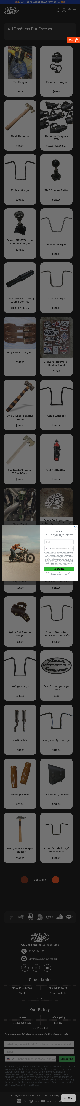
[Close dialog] (75, 527)
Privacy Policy (54, 564)
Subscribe (59, 568)
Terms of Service (63, 564)
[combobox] (47, 548)
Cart (72, 40)
